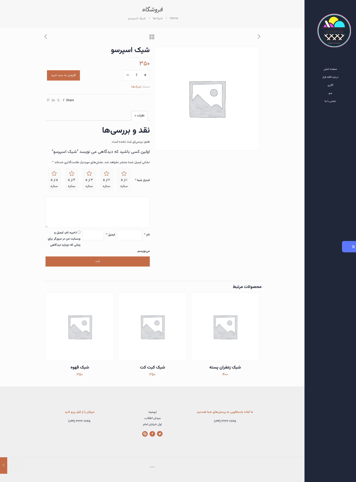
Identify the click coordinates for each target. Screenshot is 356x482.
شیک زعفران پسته (225, 367)
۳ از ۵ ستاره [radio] (89, 183)
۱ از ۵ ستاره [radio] (124, 183)
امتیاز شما (142, 180)
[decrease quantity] (127, 75)
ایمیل (110, 234)
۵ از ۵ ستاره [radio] (54, 183)
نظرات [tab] (139, 115)
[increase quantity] (145, 75)
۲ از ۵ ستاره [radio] (106, 183)
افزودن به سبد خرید (63, 75)
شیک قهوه (79, 367)
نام (147, 234)
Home (174, 18)
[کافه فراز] (330, 32)
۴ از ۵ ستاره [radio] (71, 183)
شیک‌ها (158, 18)
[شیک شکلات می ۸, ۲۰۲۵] (12, 465)
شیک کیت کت (152, 367)
